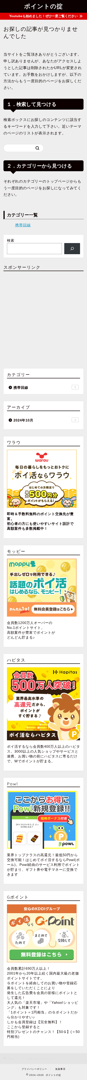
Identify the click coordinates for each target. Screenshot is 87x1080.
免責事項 (60, 1069)
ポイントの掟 (43, 6)
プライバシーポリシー (34, 1069)
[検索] (72, 248)
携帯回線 (23, 225)
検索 (10, 240)
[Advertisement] (43, 318)
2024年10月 (44, 420)
